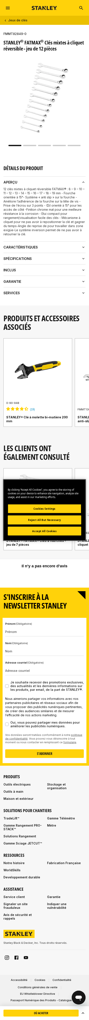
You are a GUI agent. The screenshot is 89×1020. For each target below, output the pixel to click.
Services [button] (11, 293)
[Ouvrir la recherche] (81, 8)
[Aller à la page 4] (59, 145)
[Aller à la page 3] (44, 145)
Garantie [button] (12, 281)
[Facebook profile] (16, 957)
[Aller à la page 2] (29, 145)
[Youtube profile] (25, 957)
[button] (83, 1013)
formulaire (69, 742)
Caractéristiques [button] (20, 247)
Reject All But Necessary (44, 519)
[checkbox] (7, 686)
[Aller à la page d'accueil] (44, 8)
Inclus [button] (9, 270)
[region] (44, 386)
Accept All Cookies (44, 531)
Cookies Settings (44, 508)
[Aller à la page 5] (74, 145)
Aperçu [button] (10, 182)
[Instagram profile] (6, 957)
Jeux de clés (17, 20)
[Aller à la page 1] (14, 145)
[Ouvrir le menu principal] (7, 8)
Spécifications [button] (17, 258)
